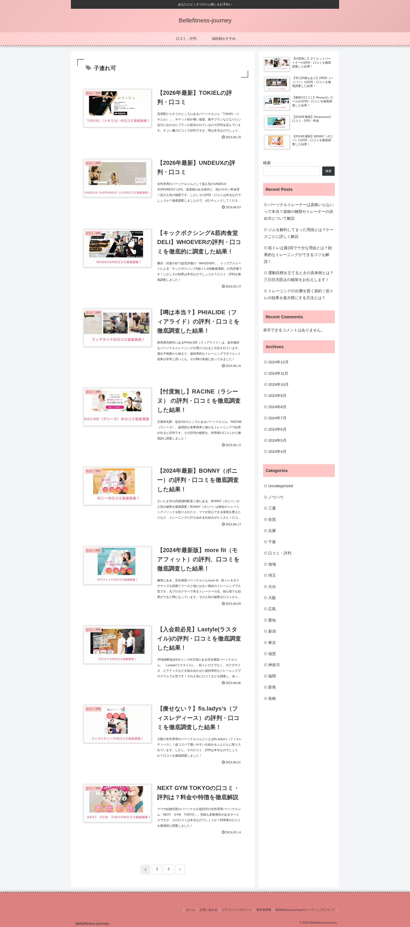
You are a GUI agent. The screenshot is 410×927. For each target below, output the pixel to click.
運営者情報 (263, 909)
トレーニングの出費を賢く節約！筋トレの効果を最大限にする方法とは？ (299, 294)
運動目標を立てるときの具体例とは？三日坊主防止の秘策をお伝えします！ (299, 276)
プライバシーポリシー (237, 909)
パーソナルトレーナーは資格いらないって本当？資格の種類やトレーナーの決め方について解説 (299, 212)
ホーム (190, 909)
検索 (267, 163)
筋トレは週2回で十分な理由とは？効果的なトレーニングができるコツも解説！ (298, 255)
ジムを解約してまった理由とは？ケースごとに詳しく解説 (299, 233)
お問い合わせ (208, 909)
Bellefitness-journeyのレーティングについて (305, 909)
